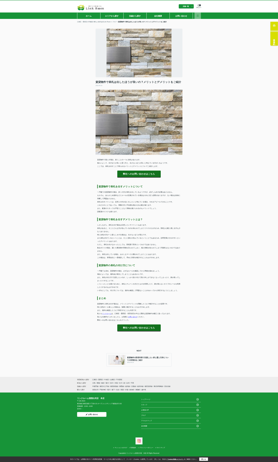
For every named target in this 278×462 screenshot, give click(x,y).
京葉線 (133, 386)
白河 (128, 383)
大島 (94, 383)
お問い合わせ (181, 16)
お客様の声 (145, 410)
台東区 (112, 379)
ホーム (89, 16)
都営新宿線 (114, 386)
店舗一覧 (186, 6)
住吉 (117, 390)
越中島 (143, 390)
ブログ (143, 415)
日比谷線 (167, 386)
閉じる (203, 459)
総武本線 (140, 386)
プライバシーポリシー (146, 447)
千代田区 (119, 379)
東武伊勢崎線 (158, 386)
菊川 (107, 383)
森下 (113, 390)
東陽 (98, 383)
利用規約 (133, 447)
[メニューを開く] (198, 16)
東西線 (121, 386)
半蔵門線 (95, 386)
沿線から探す (135, 16)
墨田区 (100, 379)
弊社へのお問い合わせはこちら (139, 174)
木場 (116, 383)
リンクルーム (106, 313)
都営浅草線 (149, 386)
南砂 (103, 383)
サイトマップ (160, 447)
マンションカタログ (121, 447)
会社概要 (158, 16)
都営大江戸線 (104, 386)
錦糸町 (132, 390)
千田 (132, 383)
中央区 (106, 379)
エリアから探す (112, 16)
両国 (122, 390)
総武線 (127, 386)
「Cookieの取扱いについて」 (175, 459)
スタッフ (144, 405)
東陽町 (138, 390)
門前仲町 (103, 390)
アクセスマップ (146, 421)
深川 (112, 383)
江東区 (94, 379)
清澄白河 (95, 390)
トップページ (145, 399)
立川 (120, 383)
